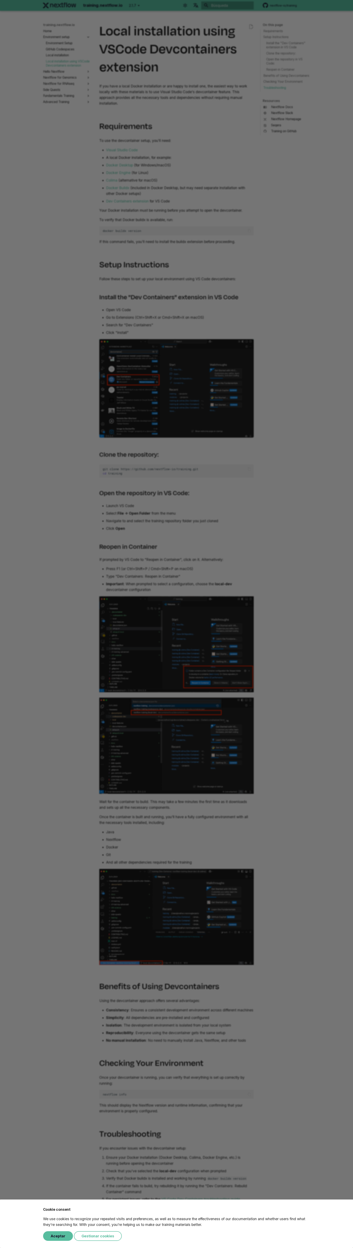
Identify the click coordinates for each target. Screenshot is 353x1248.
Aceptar (58, 1236)
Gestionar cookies (98, 1236)
